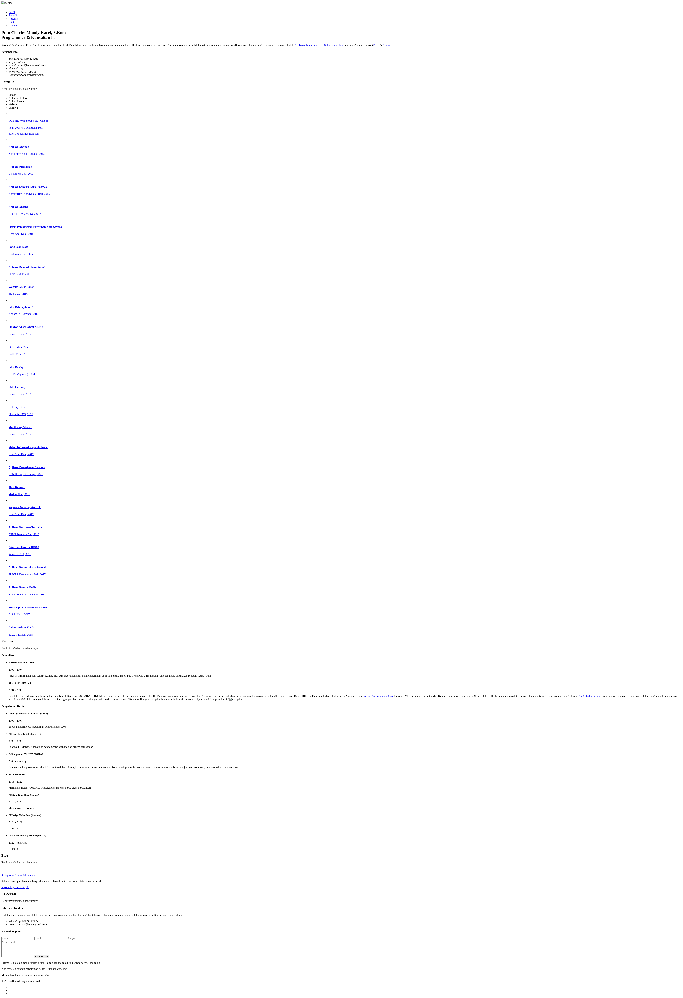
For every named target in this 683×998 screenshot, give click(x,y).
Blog (11, 21)
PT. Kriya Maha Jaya (306, 44)
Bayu (376, 44)
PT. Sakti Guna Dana (332, 44)
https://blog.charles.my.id (15, 887)
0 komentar (29, 875)
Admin (18, 875)
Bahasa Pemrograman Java (377, 695)
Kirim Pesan (41, 956)
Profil (12, 12)
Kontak (13, 25)
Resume (13, 18)
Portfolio (13, 15)
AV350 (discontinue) (590, 695)
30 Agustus (7, 875)
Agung (386, 44)
